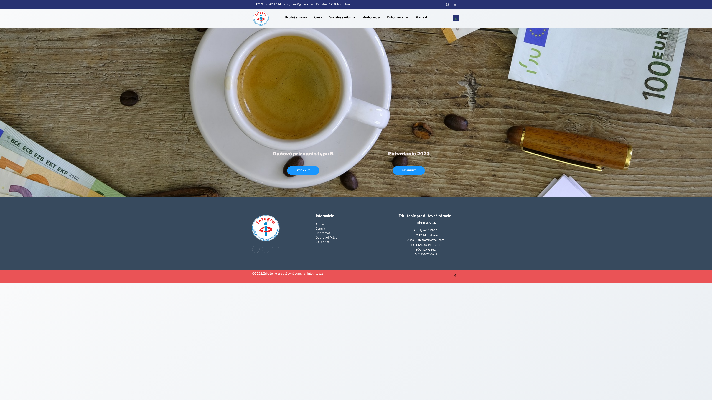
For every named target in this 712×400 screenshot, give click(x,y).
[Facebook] (440, 4)
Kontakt (421, 17)
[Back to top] (455, 276)
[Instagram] (448, 4)
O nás (318, 17)
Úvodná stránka (296, 17)
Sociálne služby (340, 17)
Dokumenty (395, 17)
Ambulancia (371, 17)
